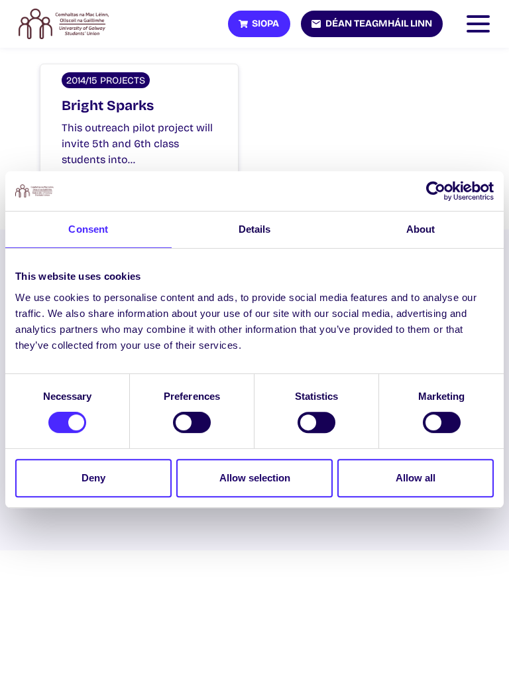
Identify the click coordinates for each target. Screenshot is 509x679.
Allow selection (254, 477)
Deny (93, 477)
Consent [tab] (88, 229)
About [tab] (420, 229)
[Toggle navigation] (481, 23)
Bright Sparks (108, 105)
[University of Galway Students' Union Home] (63, 24)
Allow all (415, 477)
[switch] (192, 422)
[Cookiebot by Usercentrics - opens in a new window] (436, 191)
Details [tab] (255, 229)
